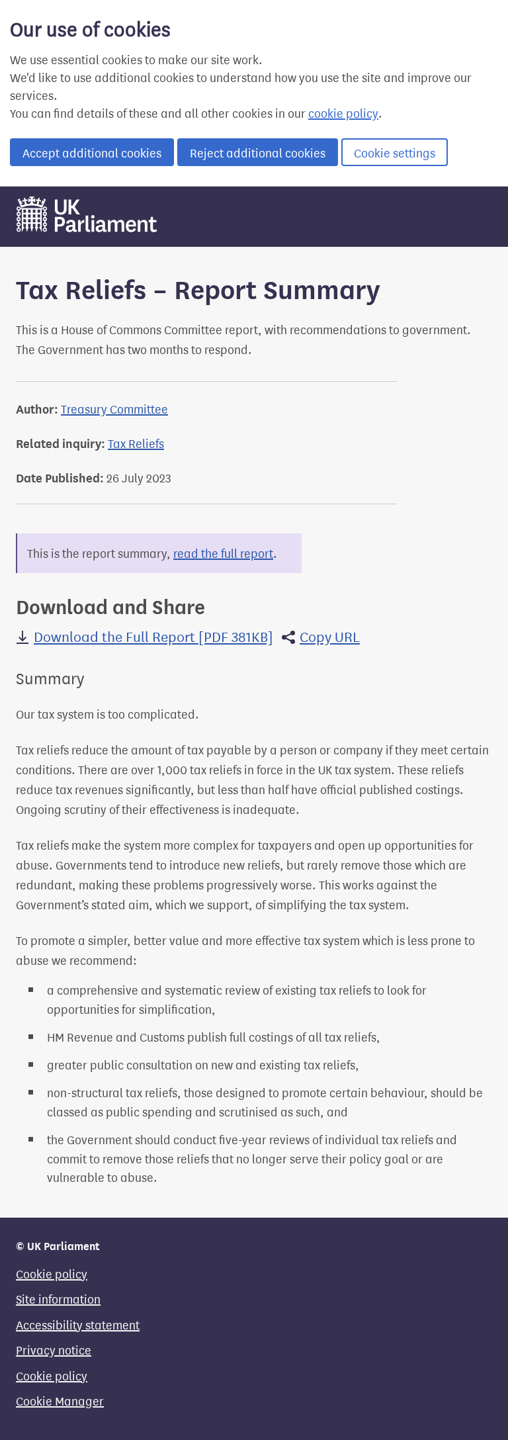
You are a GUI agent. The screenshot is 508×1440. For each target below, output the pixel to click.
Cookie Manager (60, 1400)
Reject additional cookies (257, 152)
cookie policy (343, 112)
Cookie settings (394, 152)
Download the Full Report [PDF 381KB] (153, 635)
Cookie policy (51, 1273)
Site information (58, 1298)
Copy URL (330, 635)
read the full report (223, 552)
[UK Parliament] (86, 229)
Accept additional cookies (91, 152)
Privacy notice (53, 1349)
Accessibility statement (78, 1324)
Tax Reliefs (136, 442)
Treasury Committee (114, 408)
